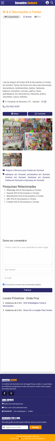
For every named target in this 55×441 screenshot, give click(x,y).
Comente (41, 113)
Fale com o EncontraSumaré (15, 407)
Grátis (30, 411)
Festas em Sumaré (13, 180)
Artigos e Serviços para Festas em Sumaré (25, 170)
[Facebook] (4, 393)
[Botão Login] (47, 3)
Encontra (26, 3)
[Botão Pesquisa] (52, 3)
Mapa (15, 113)
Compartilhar (13, 17)
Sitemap (36, 436)
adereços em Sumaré (15, 174)
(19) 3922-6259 (12, 106)
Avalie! (29, 17)
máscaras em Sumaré (34, 180)
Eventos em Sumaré (15, 177)
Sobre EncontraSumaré (13, 404)
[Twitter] (11, 393)
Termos (19, 436)
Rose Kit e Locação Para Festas (37, 310)
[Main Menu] (2, 2)
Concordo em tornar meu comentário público (23, 285)
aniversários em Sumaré (38, 174)
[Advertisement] (27, 50)
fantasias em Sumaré (38, 177)
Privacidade (27, 436)
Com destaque (19, 411)
